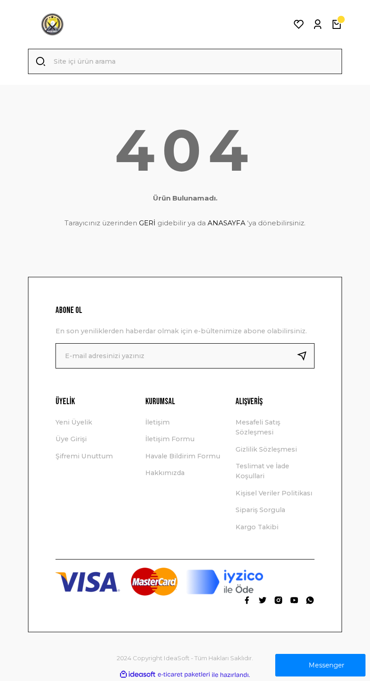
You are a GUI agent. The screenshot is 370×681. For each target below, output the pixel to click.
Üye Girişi (71, 439)
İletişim (157, 422)
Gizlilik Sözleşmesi (266, 449)
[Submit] (305, 355)
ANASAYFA (226, 223)
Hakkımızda (165, 473)
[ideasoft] (138, 675)
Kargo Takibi (257, 527)
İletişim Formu (169, 439)
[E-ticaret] (183, 675)
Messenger (326, 665)
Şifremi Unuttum (84, 456)
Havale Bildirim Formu (182, 456)
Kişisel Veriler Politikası (274, 493)
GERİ (147, 223)
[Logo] (52, 24)
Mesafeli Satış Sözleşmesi (258, 427)
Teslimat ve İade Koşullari (262, 471)
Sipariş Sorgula (260, 510)
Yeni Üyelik (74, 422)
